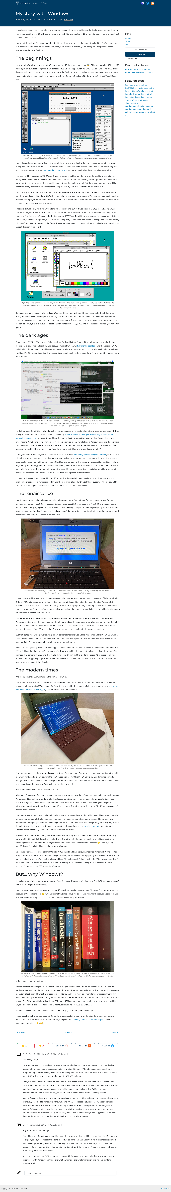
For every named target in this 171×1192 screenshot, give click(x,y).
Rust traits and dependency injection (138, 97)
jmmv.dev (24, 2)
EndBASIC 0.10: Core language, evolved (139, 88)
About (36, 3)
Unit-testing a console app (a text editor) (140, 112)
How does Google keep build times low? (139, 106)
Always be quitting (132, 103)
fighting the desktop (86, 346)
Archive (128, 38)
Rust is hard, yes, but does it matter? (138, 94)
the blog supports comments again (88, 1019)
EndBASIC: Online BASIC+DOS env (137, 69)
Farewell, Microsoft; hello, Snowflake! (139, 91)
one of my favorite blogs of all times (90, 454)
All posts (68, 1032)
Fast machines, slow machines (136, 85)
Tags (126, 44)
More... (127, 115)
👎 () (41, 1045)
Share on (60, 1045)
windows (68, 19)
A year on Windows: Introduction (137, 100)
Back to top (165, 1188)
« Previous (22, 1032)
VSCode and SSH (92, 826)
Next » (115, 1032)
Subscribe (140, 54)
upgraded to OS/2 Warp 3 (55, 170)
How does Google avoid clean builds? (138, 109)
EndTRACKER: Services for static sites (139, 72)
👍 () (24, 1045)
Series (127, 41)
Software (45, 3)
